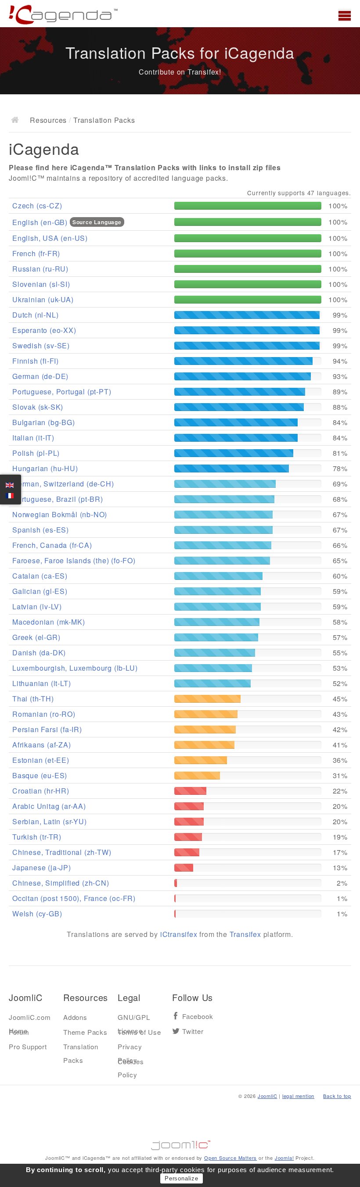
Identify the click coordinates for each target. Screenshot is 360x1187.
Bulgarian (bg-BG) (43, 422)
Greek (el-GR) (36, 637)
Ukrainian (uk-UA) (43, 299)
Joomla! (284, 1157)
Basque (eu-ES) (39, 775)
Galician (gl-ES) (40, 591)
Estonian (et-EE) (40, 760)
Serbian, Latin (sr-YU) (49, 821)
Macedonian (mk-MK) (48, 622)
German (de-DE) (40, 376)
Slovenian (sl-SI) (41, 284)
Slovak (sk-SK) (37, 407)
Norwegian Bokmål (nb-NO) (59, 514)
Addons (75, 1017)
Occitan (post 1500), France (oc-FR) (74, 898)
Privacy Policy (130, 1048)
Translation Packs (80, 1048)
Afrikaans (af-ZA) (41, 745)
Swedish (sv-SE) (41, 345)
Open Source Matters (230, 1157)
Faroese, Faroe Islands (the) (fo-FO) (74, 560)
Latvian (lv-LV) (37, 606)
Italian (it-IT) (33, 438)
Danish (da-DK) (39, 652)
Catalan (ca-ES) (40, 576)
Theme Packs (85, 1032)
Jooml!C (180, 1143)
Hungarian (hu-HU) (45, 468)
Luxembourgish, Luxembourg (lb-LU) (74, 668)
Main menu (344, 15)
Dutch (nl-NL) (35, 315)
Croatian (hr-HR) (40, 791)
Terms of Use (139, 1032)
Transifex (245, 934)
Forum (19, 1032)
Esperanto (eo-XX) (44, 330)
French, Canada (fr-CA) (52, 545)
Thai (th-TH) (33, 699)
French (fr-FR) (36, 253)
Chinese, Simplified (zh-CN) (60, 883)
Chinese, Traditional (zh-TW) (61, 852)
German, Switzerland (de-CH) (63, 484)
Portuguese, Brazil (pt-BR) (57, 499)
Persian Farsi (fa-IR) (47, 729)
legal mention (298, 1095)
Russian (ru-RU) (40, 269)
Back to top (337, 1095)
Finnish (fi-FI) (35, 361)
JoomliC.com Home (30, 1018)
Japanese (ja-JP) (41, 867)
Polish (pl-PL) (36, 453)
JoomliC (267, 1095)
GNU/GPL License (134, 1018)
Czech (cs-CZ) (37, 205)
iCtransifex (179, 934)
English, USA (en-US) (50, 238)
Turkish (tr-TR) (36, 837)
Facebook (197, 1016)
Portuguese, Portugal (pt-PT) (61, 391)
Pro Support (28, 1046)
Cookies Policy (131, 1063)
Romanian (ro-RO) (44, 714)
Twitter (193, 1031)
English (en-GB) (41, 222)
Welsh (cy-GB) (37, 913)
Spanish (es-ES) (40, 530)
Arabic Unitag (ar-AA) (49, 806)
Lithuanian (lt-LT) (41, 683)
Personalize (181, 1178)
